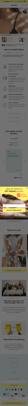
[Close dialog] (26, 188)
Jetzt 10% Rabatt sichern (14, 210)
